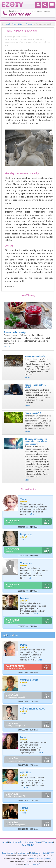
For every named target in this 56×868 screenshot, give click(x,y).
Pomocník (14, 42)
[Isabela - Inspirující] (10, 602)
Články (20, 24)
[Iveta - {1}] (10, 741)
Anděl (17, 37)
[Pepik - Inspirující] (10, 648)
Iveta (23, 737)
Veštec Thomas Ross (32, 708)
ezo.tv (9, 37)
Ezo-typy (29, 24)
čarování (13, 39)
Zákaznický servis (9, 853)
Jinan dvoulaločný (33, 413)
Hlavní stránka (10, 24)
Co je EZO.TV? (28, 845)
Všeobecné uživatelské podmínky (39, 859)
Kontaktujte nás (23, 853)
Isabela (24, 598)
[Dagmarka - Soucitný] (10, 538)
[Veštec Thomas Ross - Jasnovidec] (10, 712)
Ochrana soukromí (32, 864)
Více (32, 514)
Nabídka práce (35, 853)
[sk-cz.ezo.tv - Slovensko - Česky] (12, 6)
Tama (23, 499)
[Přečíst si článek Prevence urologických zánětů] (13, 396)
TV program (47, 842)
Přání (21, 42)
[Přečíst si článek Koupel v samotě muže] (13, 367)
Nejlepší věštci (10, 635)
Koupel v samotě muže (35, 357)
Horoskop (29, 842)
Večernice (26, 563)
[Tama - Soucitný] (10, 503)
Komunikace (27, 39)
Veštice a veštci (16, 842)
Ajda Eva (25, 772)
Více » (7, 346)
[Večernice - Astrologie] (10, 567)
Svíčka (34, 42)
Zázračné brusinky (15, 332)
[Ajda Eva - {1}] (10, 776)
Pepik (23, 644)
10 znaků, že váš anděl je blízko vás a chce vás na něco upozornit (36, 441)
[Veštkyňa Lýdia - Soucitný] (10, 683)
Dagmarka (26, 534)
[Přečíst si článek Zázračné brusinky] (28, 328)
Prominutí (27, 42)
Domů (5, 842)
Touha (40, 42)
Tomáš (24, 807)
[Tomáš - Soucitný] (10, 811)
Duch (20, 39)
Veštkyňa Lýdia (29, 680)
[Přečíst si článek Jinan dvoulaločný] (13, 424)
